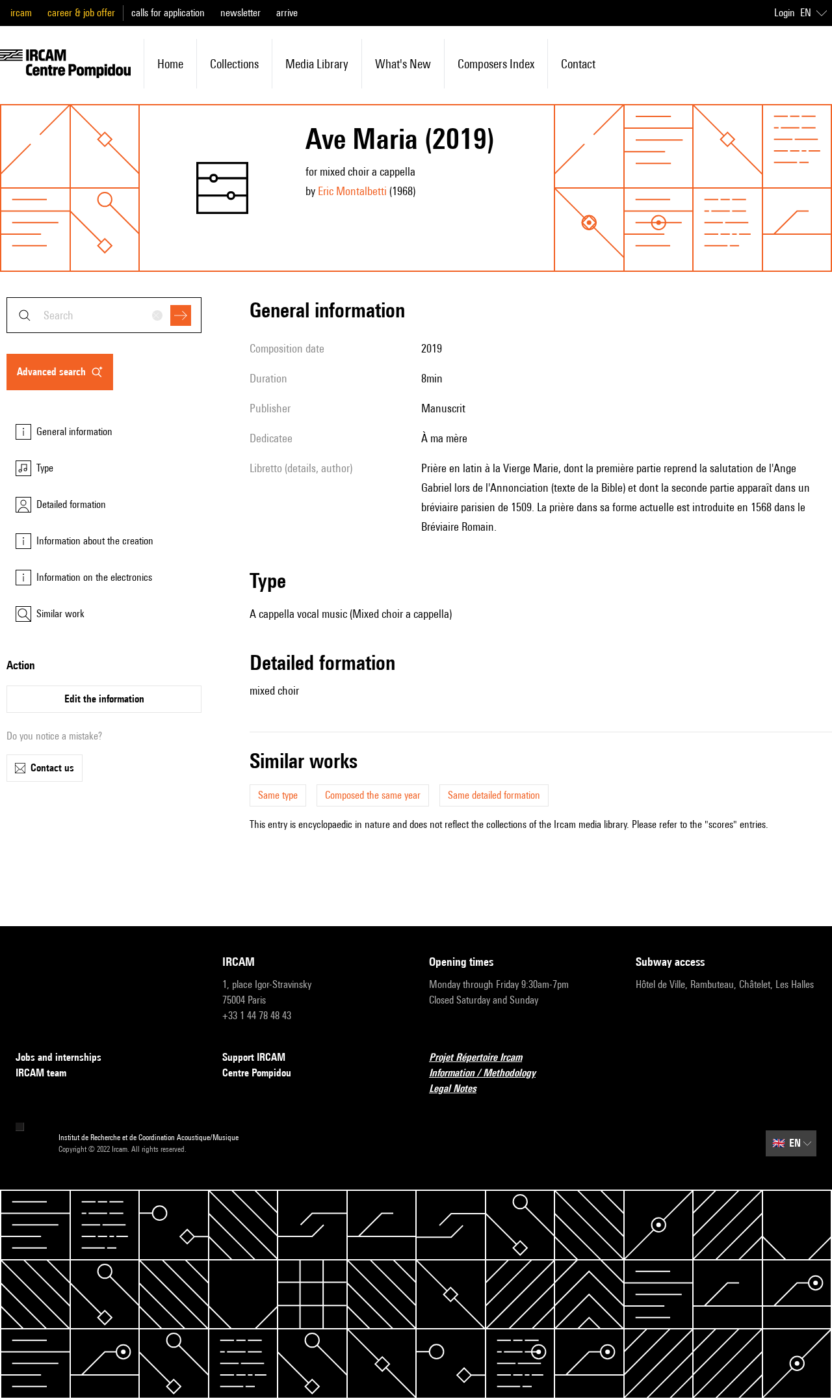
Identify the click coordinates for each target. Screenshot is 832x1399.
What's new (403, 64)
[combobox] (104, 315)
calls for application (168, 13)
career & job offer (81, 13)
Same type (278, 795)
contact (578, 64)
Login (784, 13)
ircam (21, 13)
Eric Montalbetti (352, 191)
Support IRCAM (253, 1057)
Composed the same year (373, 795)
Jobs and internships (58, 1057)
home (170, 64)
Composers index (496, 64)
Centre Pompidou (256, 1073)
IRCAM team (41, 1073)
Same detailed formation (494, 795)
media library (316, 64)
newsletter (240, 13)
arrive (287, 13)
